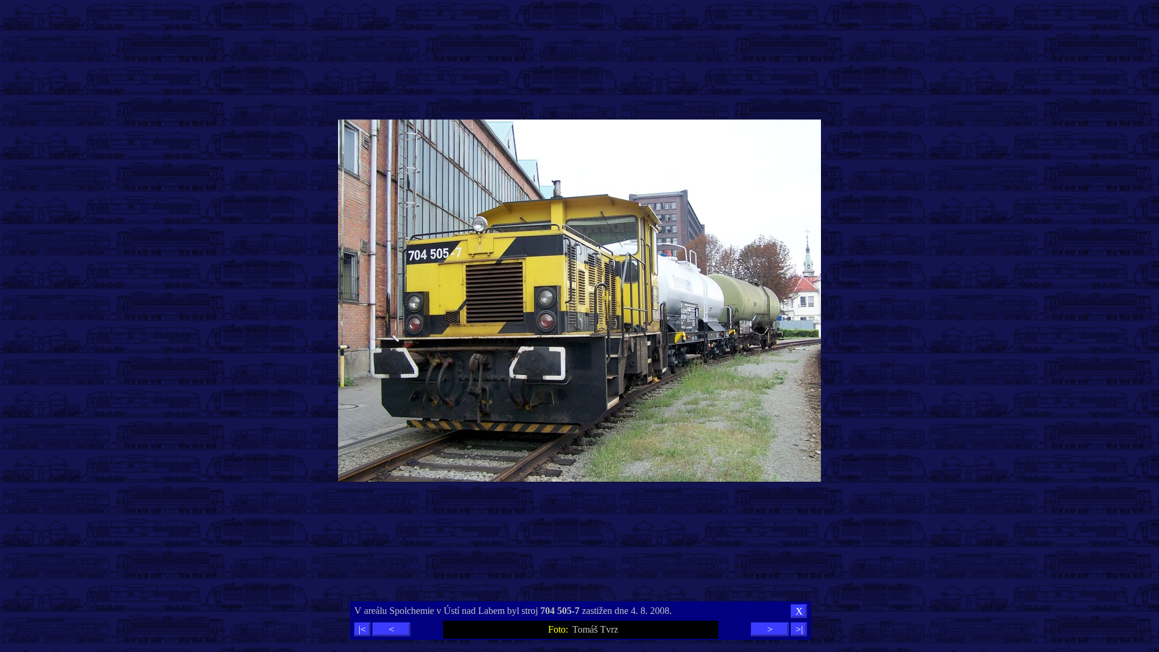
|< (362, 629)
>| (799, 629)
